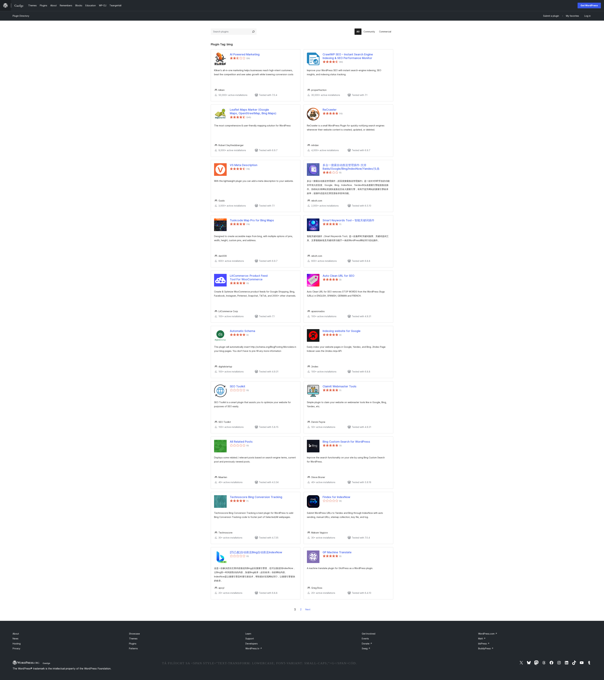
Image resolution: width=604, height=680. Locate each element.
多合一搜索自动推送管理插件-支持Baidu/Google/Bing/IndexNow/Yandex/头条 (351, 166)
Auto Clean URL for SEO (338, 275)
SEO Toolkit (237, 386)
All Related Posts (241, 441)
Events (365, 638)
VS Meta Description (243, 165)
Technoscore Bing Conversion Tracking (256, 497)
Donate (367, 643)
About (16, 633)
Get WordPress (589, 5)
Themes (133, 638)
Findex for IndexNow (336, 497)
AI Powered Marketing (245, 54)
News (15, 638)
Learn (248, 633)
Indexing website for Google (342, 331)
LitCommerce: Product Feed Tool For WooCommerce (249, 277)
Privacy (16, 648)
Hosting (17, 643)
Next (307, 609)
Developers (251, 643)
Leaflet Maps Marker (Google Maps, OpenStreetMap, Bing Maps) (253, 111)
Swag (366, 648)
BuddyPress (485, 648)
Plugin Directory (21, 15)
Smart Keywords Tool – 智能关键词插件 (348, 220)
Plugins (132, 643)
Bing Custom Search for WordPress (346, 441)
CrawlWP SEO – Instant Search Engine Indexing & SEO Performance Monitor (348, 56)
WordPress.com (487, 633)
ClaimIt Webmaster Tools (339, 386)
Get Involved (368, 633)
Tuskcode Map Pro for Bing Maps (252, 220)
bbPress (483, 643)
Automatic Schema (242, 331)
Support (249, 638)
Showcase (134, 633)
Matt (482, 638)
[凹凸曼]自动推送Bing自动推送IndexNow (256, 552)
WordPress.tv (253, 648)
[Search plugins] (253, 31)
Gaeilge (46, 663)
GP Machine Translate (337, 552)
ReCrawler (330, 109)
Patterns (133, 648)
